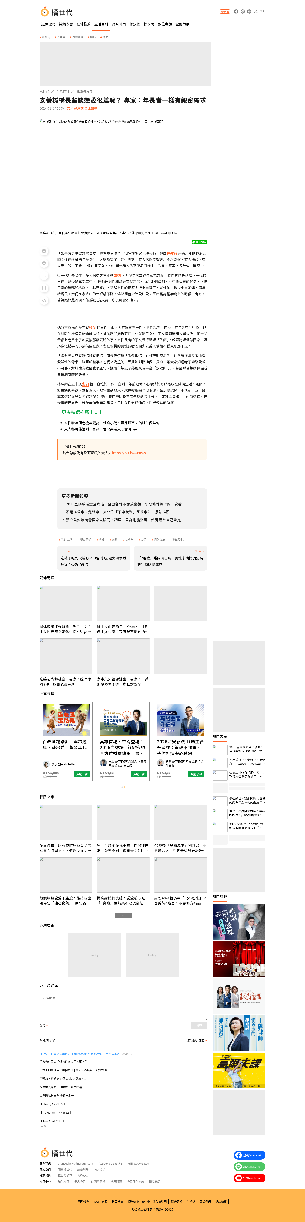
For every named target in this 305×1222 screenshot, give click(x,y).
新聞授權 (117, 1201)
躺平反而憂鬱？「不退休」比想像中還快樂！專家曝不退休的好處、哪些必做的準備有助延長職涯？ (123, 629)
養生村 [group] (46, 37)
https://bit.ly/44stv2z (129, 452)
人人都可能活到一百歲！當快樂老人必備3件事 (100, 428)
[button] (262, 11)
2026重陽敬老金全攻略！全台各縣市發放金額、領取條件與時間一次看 (247, 749)
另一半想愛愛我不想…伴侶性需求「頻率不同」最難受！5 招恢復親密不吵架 (123, 848)
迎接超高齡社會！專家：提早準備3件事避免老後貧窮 (65, 681)
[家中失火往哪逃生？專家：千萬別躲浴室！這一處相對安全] (123, 656)
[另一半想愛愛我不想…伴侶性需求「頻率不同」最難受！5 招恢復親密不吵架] (123, 822)
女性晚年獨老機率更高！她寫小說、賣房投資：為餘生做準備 (112, 422)
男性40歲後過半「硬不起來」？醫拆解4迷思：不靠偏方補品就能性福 (180, 900)
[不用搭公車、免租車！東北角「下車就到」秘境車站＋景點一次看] (220, 763)
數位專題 (165, 23)
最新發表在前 (195, 1040)
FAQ (96, 1201)
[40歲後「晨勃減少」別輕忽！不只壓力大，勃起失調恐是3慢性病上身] (180, 822)
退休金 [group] (61, 37)
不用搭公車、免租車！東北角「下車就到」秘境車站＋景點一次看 (247, 762)
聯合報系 (176, 1201)
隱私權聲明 (159, 1201)
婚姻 (101, 539)
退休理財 (48, 23)
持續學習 (66, 23)
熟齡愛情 (178, 539)
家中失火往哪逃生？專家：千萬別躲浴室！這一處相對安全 (123, 681)
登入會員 (80, 1181)
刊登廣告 (83, 1201)
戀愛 (114, 539)
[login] (255, 11)
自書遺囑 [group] (77, 37)
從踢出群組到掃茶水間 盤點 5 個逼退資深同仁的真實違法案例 (246, 826)
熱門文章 (220, 736)
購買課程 (225, 11)
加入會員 (63, 1181)
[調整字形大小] (44, 300)
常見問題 (116, 1181)
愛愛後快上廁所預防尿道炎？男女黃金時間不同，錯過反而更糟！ (65, 848)
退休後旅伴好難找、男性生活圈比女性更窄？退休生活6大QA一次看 (65, 629)
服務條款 (133, 1201)
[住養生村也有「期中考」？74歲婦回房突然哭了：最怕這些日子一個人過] (220, 775)
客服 (104, 1201)
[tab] (122, 787)
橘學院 (149, 23)
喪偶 (143, 539)
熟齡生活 (67, 539)
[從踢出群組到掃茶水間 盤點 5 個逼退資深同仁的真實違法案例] (220, 827)
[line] (242, 11)
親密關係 (85, 539)
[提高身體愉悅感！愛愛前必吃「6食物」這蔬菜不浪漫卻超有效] (123, 875)
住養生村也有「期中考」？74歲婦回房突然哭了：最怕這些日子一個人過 (247, 774)
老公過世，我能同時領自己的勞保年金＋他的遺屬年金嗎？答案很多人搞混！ (247, 800)
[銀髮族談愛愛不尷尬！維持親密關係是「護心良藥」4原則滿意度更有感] (66, 875)
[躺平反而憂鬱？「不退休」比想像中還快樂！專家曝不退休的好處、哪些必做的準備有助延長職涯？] (123, 603)
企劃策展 (182, 23)
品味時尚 (119, 23)
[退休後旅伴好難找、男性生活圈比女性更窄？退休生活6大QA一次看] (66, 603)
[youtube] (249, 11)
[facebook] (236, 11)
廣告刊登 (83, 1169)
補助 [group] (93, 37)
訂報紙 (191, 1201)
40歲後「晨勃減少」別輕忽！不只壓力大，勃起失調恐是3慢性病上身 (180, 848)
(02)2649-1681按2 (110, 1163)
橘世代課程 (65, 1175)
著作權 (145, 1201)
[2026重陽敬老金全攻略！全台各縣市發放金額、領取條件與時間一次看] (220, 750)
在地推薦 (84, 23)
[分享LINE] (44, 263)
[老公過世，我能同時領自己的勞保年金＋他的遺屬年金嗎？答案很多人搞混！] (220, 801)
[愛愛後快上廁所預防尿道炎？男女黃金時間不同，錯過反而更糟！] (66, 822)
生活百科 (101, 23)
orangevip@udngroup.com (75, 1163)
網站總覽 (221, 1201)
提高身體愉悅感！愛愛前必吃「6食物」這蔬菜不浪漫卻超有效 (122, 900)
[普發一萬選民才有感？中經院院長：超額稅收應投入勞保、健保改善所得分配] (220, 814)
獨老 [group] (105, 37)
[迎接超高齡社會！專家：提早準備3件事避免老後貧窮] (66, 656)
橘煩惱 (135, 23)
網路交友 (159, 539)
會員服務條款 (135, 1181)
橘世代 (44, 91)
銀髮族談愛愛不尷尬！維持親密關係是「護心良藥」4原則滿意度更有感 (65, 900)
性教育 (129, 539)
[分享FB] (44, 251)
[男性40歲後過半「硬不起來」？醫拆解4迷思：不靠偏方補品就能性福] (180, 875)
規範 (42, 1025)
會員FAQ (82, 1175)
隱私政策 (155, 1181)
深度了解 (82, 774)
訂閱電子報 (98, 1181)
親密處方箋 (84, 91)
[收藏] (44, 288)
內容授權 (99, 1169)
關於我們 (205, 1201)
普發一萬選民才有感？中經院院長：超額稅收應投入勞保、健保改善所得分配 (247, 813)
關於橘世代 (65, 1169)
